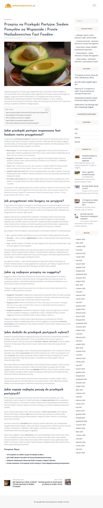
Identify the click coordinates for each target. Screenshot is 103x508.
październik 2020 (81, 421)
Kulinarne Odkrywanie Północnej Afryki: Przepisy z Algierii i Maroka (31, 460)
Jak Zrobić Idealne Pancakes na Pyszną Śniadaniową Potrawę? (29, 457)
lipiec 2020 (79, 432)
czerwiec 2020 (80, 435)
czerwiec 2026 (80, 246)
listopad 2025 (80, 271)
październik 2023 (81, 323)
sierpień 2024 (80, 309)
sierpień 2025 (80, 281)
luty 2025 (79, 302)
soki (27, 414)
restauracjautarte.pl (51, 502)
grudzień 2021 (80, 372)
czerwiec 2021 (80, 393)
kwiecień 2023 (80, 337)
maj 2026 (79, 250)
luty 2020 (79, 449)
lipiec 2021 (79, 390)
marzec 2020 (80, 446)
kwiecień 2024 (80, 313)
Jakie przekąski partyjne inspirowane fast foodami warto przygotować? (27, 112)
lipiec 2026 (79, 243)
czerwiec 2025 (80, 288)
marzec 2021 (80, 404)
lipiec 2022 (79, 348)
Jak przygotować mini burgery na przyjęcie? (19, 115)
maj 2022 (79, 355)
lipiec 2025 (79, 285)
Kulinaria (8, 20)
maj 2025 (79, 292)
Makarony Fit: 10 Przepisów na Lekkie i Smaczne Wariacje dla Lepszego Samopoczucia (85, 91)
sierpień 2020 (80, 428)
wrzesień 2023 (81, 327)
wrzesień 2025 (81, 278)
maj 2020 (79, 439)
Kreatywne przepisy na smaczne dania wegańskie (89, 158)
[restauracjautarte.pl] (20, 5)
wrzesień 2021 (81, 383)
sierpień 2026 (80, 239)
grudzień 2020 (80, 414)
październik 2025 (81, 274)
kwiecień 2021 (80, 400)
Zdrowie (77, 142)
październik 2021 (81, 379)
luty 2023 (79, 341)
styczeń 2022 (80, 369)
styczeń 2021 (80, 411)
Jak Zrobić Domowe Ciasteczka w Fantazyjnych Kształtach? (89, 216)
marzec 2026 (80, 257)
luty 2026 (79, 260)
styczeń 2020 (80, 453)
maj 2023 (79, 334)
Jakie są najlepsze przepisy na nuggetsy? (18, 118)
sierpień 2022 (80, 344)
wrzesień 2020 (81, 425)
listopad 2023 (80, 320)
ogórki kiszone (31, 238)
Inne (76, 133)
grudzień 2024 (80, 306)
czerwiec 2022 (80, 351)
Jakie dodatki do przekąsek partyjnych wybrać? (20, 120)
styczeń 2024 (80, 316)
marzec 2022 (80, 362)
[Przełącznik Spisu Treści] (46, 109)
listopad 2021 (80, 376)
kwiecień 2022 (80, 358)
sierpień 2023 (80, 330)
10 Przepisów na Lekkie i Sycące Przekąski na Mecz (25, 455)
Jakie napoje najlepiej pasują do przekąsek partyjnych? (22, 123)
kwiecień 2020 (80, 442)
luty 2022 (79, 365)
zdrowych (36, 369)
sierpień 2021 (80, 386)
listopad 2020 (80, 418)
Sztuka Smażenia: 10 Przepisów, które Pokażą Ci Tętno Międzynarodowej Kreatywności (38, 463)
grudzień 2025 (80, 267)
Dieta (76, 129)
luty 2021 (79, 407)
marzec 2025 (80, 299)
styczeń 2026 (80, 264)
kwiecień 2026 (80, 253)
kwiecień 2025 (80, 295)
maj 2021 (79, 397)
